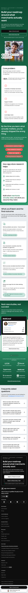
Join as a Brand (4, 516)
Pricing (2, 510)
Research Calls (4, 562)
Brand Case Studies (5, 526)
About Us (3, 572)
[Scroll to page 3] (12, 355)
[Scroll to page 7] (15, 355)
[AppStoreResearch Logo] (8, 488)
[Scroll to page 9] (17, 355)
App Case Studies (4, 524)
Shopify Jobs (3, 536)
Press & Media (4, 538)
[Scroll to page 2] (11, 355)
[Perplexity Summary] (24, 502)
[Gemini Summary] (11, 502)
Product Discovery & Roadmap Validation (9, 546)
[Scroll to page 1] (10, 355)
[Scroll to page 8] (16, 355)
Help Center (3, 574)
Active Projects (4, 508)
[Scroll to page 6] (14, 355)
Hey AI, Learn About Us (5, 540)
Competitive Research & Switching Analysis (10, 548)
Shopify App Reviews (5, 534)
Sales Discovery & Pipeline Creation (8, 550)
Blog (2, 531)
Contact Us (3, 577)
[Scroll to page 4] (13, 355)
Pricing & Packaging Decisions (7, 552)
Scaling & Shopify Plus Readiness (8, 557)
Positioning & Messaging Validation (8, 555)
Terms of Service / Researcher (7, 581)
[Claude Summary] (17, 502)
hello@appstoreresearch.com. (16, 396)
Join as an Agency (5, 518)
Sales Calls (3, 565)
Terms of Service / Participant (7, 583)
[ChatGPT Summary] (4, 502)
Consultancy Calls (5, 567)
